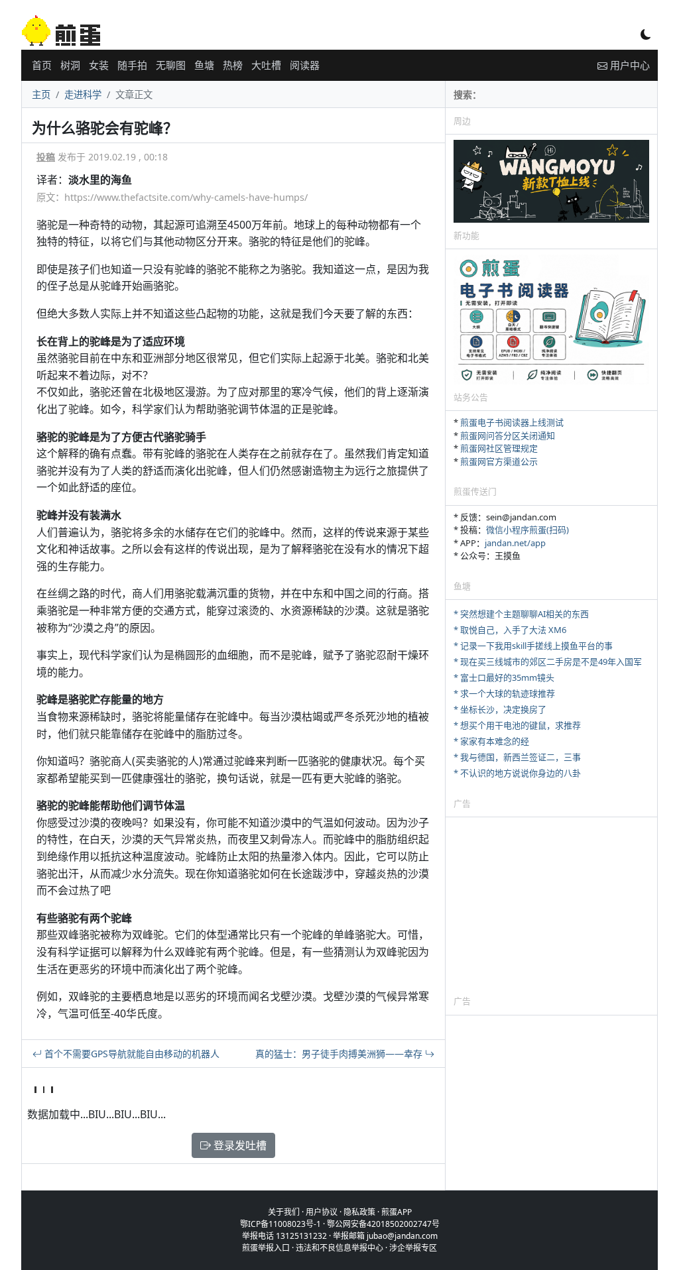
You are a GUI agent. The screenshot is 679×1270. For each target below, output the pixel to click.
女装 (99, 65)
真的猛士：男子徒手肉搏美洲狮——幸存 (340, 1053)
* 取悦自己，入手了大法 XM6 (510, 630)
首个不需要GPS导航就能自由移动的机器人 (130, 1053)
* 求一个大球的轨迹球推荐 (504, 693)
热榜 (233, 65)
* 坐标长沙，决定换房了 (500, 709)
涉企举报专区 (413, 1247)
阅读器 (305, 65)
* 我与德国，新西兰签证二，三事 (517, 757)
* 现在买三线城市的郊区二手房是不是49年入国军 (548, 661)
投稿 (45, 156)
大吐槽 (266, 65)
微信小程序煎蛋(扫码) (527, 530)
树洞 (70, 65)
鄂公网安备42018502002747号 (383, 1224)
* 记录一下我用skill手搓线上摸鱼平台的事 (533, 646)
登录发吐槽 (239, 1145)
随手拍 (132, 65)
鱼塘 (204, 65)
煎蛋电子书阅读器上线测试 (512, 422)
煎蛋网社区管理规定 (499, 448)
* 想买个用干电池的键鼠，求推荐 (517, 725)
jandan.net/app (515, 543)
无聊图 (171, 65)
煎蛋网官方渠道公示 (499, 461)
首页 (42, 65)
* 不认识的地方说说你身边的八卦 (517, 773)
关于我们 (284, 1212)
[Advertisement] (551, 905)
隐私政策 (359, 1212)
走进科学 (82, 94)
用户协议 (322, 1212)
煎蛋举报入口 (266, 1247)
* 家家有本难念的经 (491, 741)
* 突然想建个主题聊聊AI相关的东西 (521, 614)
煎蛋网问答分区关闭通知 (507, 435)
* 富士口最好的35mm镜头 (504, 677)
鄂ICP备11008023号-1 (280, 1224)
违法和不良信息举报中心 (339, 1247)
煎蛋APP (396, 1212)
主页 (41, 94)
